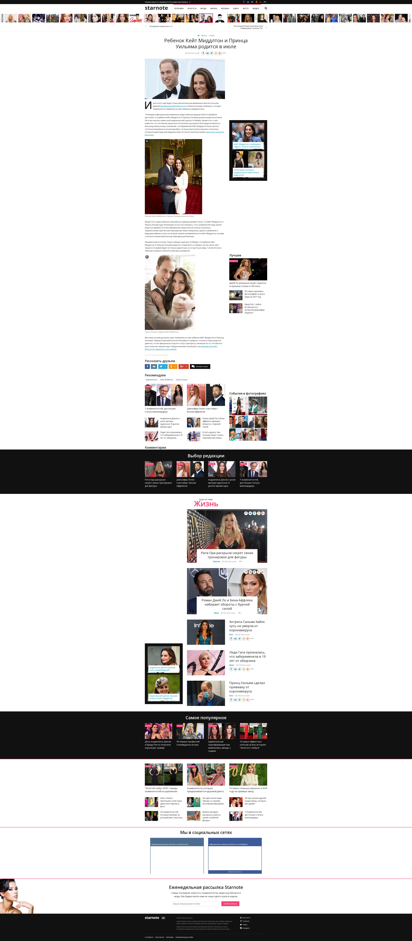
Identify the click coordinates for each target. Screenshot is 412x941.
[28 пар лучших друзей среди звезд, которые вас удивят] (236, 802)
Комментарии (202, 366)
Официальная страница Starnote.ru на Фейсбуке (228, 844)
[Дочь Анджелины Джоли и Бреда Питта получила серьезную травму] (158, 731)
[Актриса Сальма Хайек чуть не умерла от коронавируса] (206, 632)
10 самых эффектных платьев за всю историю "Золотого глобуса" (253, 744)
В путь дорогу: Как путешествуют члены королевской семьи (212, 435)
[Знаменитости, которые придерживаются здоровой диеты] (206, 775)
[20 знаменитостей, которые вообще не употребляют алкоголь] (151, 816)
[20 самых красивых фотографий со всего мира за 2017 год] (236, 295)
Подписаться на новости (235, 871)
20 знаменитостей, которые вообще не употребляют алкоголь (171, 815)
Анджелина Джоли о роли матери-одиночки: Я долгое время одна (221, 482)
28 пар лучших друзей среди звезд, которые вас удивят (255, 801)
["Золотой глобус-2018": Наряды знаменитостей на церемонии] (164, 775)
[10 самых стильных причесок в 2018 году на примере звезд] (248, 775)
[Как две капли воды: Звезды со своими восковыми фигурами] (193, 802)
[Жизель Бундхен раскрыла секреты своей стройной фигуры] (193, 816)
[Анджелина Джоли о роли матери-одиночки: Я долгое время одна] (151, 422)
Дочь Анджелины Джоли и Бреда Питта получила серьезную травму (158, 744)
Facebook (245, 921)
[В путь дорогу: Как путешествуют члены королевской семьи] (193, 436)
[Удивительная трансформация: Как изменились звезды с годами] (222, 731)
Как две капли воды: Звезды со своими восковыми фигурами (213, 801)
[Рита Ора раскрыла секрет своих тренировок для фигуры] (158, 469)
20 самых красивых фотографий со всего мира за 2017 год (255, 294)
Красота (233, 261)
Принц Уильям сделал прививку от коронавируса (247, 687)
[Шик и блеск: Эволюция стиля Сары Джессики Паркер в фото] (151, 802)
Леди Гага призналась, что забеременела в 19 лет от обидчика (171, 435)
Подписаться (230, 903)
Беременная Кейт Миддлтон (173, 106)
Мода (243, 726)
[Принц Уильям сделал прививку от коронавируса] (206, 693)
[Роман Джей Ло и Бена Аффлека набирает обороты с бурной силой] (193, 422)
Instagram (246, 928)
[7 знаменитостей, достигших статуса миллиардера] (164, 395)
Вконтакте (246, 918)
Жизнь (148, 386)
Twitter (244, 925)
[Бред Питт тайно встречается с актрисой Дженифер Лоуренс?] (236, 308)
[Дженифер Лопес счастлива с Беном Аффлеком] (206, 395)
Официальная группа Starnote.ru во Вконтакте (169, 844)
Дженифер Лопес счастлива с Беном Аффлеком (186, 482)
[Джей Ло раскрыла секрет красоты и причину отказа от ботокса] (248, 269)
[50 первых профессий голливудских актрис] (190, 731)
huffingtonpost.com (162, 355)
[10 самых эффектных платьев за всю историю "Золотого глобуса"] (253, 731)
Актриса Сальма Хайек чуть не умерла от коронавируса (247, 625)
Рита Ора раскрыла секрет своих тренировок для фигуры (158, 482)
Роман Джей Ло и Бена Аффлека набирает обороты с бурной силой (227, 604)
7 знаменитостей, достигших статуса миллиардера (250, 482)
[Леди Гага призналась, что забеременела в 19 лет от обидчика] (151, 436)
